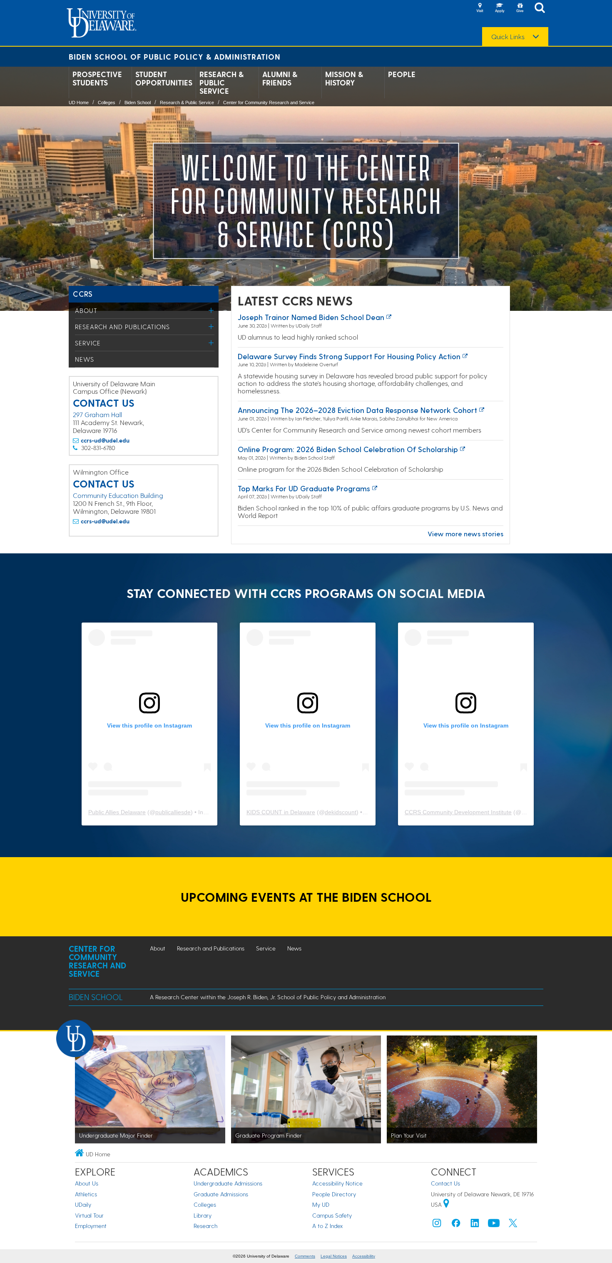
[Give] (519, 8)
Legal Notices (334, 1256)
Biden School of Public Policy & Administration (175, 56)
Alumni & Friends (279, 78)
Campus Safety (332, 1215)
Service (88, 343)
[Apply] (499, 8)
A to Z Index (327, 1225)
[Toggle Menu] (211, 310)
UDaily (83, 1204)
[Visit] (479, 8)
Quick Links (508, 36)
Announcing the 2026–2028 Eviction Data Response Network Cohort (357, 409)
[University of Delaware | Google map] (446, 1204)
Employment (91, 1225)
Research (205, 1225)
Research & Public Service (221, 82)
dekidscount (340, 812)
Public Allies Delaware (117, 812)
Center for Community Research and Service (268, 102)
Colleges (106, 102)
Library (202, 1215)
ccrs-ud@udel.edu (105, 440)
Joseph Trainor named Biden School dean (311, 317)
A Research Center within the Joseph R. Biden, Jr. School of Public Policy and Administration (268, 996)
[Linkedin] (475, 1224)
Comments (305, 1256)
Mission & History (344, 78)
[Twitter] (513, 1224)
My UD (320, 1204)
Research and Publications (122, 326)
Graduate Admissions (221, 1194)
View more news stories (465, 534)
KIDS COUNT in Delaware (280, 812)
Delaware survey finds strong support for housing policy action (349, 356)
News (84, 359)
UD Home (79, 102)
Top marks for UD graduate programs (304, 488)
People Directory (334, 1194)
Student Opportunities (163, 78)
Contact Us (445, 1183)
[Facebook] (456, 1224)
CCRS (82, 293)
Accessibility (363, 1256)
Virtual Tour (89, 1215)
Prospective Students (97, 78)
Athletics (86, 1194)
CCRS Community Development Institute (458, 812)
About (86, 310)
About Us (86, 1183)
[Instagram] (437, 1224)
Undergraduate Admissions (228, 1183)
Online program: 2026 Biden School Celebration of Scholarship (348, 449)
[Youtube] (494, 1224)
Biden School (137, 102)
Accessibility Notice (337, 1183)
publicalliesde (173, 812)
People (401, 74)
